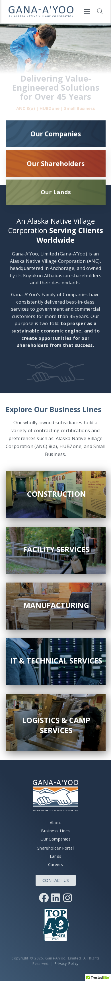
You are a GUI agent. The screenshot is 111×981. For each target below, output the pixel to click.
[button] (100, 11)
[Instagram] (67, 897)
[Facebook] (44, 897)
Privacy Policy (67, 963)
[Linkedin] (55, 897)
